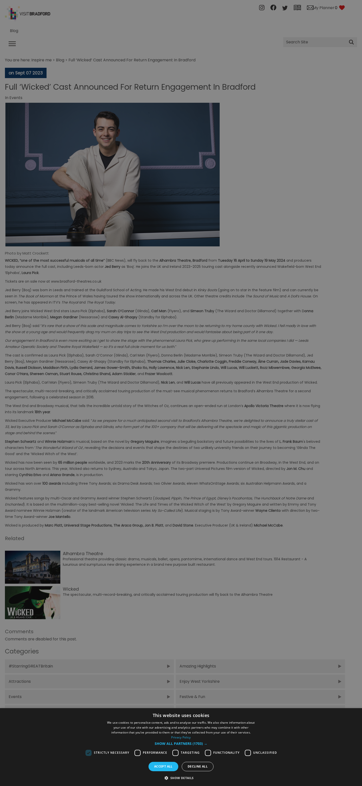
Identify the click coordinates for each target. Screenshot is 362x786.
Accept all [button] (163, 766)
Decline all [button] (198, 766)
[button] (181, 743)
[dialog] (181, 747)
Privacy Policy (181, 737)
